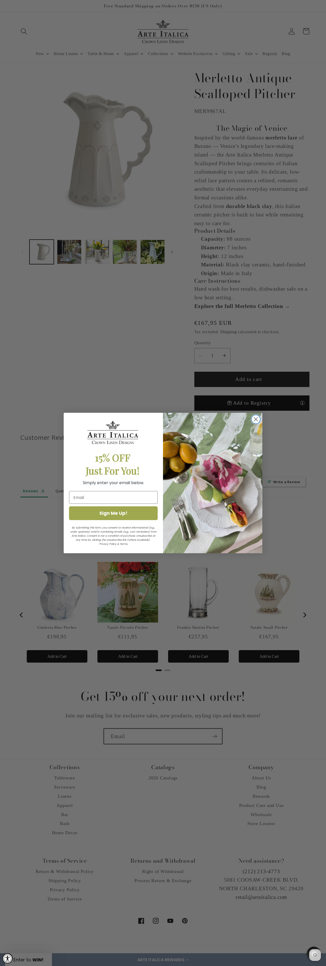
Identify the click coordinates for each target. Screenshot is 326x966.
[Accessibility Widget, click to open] (8, 958)
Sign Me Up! (113, 513)
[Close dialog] (255, 419)
